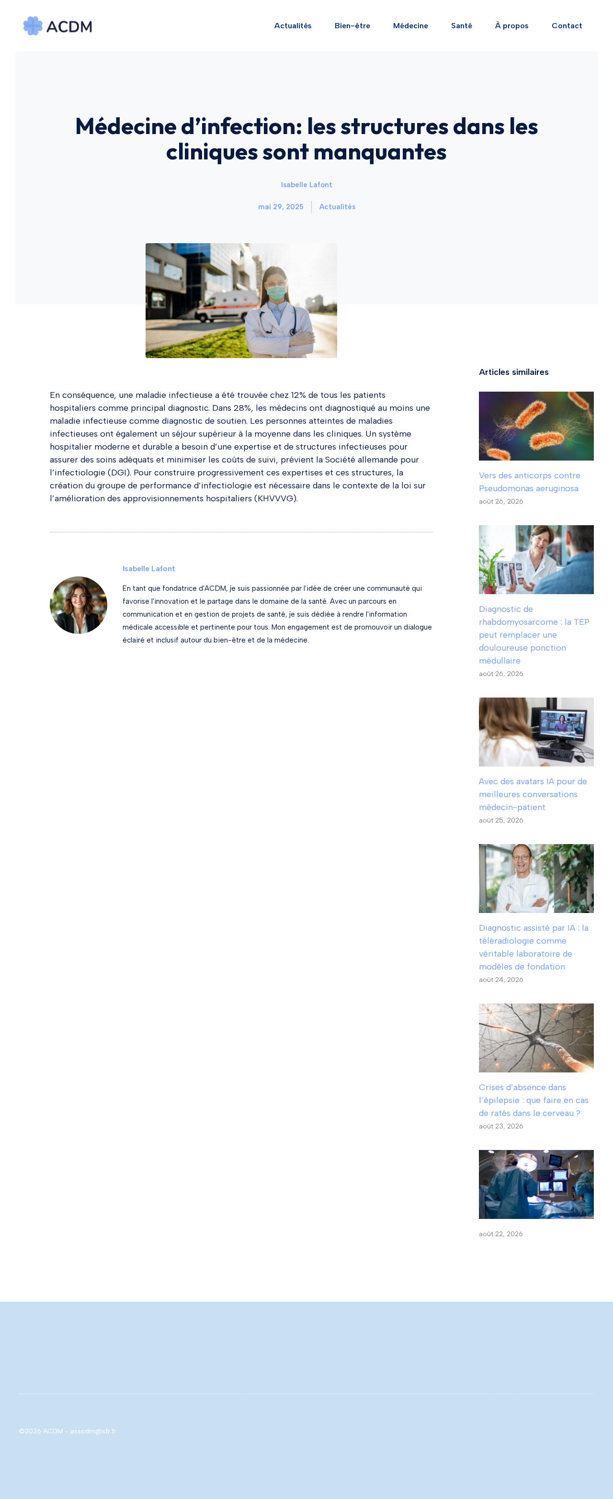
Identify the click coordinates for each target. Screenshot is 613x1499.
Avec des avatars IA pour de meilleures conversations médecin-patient (533, 794)
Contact (567, 25)
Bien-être (352, 25)
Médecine (410, 25)
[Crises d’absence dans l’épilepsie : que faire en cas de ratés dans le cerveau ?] (536, 1065)
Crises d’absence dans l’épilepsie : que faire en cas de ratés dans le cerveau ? (534, 1100)
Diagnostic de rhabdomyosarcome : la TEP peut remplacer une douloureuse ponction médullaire (534, 635)
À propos (512, 25)
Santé (461, 25)
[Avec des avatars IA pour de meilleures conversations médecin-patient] (536, 760)
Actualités (293, 25)
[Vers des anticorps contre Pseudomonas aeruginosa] (536, 454)
